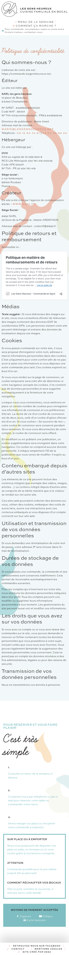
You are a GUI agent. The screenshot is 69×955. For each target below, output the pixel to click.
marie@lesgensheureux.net (28, 129)
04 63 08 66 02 (54, 133)
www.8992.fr (24, 204)
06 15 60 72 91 (28, 133)
